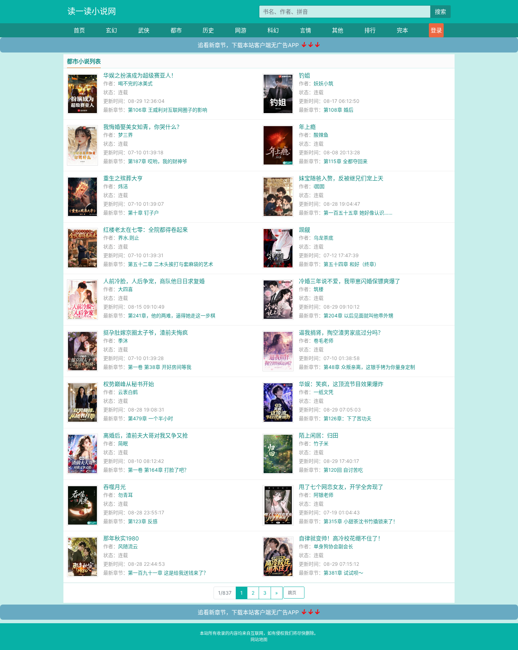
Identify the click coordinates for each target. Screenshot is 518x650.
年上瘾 (307, 126)
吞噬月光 (114, 486)
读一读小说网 (91, 11)
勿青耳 (125, 495)
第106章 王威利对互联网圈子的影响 (167, 110)
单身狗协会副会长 (333, 546)
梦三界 (125, 135)
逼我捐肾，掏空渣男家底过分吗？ (341, 332)
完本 (402, 30)
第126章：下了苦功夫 (347, 418)
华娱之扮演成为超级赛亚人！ (140, 75)
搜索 (440, 11)
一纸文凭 (323, 392)
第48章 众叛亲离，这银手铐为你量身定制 (369, 367)
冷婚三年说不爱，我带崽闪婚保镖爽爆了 (349, 281)
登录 (436, 30)
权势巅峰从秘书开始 (128, 384)
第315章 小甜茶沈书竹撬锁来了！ (360, 521)
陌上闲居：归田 (318, 435)
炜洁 (123, 186)
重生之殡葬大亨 (123, 178)
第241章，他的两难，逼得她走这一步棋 (171, 315)
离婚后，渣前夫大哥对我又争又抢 (145, 435)
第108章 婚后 (338, 110)
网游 (240, 30)
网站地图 (259, 639)
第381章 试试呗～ (343, 573)
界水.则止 (128, 238)
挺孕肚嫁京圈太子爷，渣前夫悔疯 (145, 332)
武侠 (143, 30)
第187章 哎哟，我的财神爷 (157, 161)
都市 (176, 30)
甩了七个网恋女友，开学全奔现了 (341, 486)
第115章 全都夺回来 (345, 161)
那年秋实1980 (121, 538)
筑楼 (318, 289)
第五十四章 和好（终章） (351, 264)
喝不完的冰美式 (135, 83)
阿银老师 (323, 495)
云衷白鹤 (128, 392)
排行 (370, 30)
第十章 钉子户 (143, 213)
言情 (305, 30)
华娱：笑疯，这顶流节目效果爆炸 (341, 384)
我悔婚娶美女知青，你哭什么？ (142, 126)
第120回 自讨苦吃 (343, 470)
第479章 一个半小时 (150, 418)
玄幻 (111, 30)
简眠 (123, 443)
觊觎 (304, 229)
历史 (208, 30)
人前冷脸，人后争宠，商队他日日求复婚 (154, 281)
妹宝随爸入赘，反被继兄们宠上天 (341, 178)
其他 (337, 30)
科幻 (273, 30)
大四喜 (125, 289)
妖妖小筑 (323, 83)
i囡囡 (319, 186)
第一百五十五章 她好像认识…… (358, 213)
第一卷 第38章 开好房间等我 (159, 367)
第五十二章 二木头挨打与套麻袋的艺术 (170, 264)
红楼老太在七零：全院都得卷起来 (145, 229)
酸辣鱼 (321, 135)
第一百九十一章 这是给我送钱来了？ (168, 573)
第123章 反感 (143, 521)
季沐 (123, 340)
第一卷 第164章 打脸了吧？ (158, 470)
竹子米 (321, 443)
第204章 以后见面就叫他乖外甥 (358, 315)
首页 (79, 30)
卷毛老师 (323, 340)
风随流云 (128, 546)
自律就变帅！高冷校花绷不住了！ (341, 538)
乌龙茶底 (323, 238)
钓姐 (304, 75)
